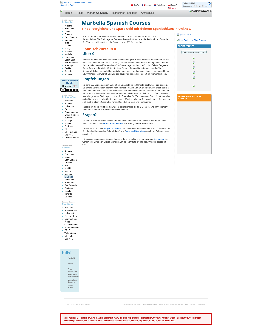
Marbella (68, 54)
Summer (68, 118)
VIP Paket (69, 236)
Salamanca (70, 60)
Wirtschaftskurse (72, 227)
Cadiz (67, 31)
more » (207, 6)
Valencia (68, 74)
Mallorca (68, 51)
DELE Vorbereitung (70, 231)
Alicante (68, 26)
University (69, 106)
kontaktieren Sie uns (113, 123)
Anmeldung (147, 12)
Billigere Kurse (71, 216)
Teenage (68, 120)
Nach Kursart (68, 204)
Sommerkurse (71, 219)
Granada (68, 40)
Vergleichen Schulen (73, 281)
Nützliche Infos (164, 304)
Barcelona (69, 28)
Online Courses (72, 137)
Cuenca (68, 34)
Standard (69, 101)
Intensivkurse (71, 210)
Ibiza (67, 43)
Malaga (68, 48)
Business (69, 126)
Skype (70, 263)
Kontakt (71, 258)
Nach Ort (66, 148)
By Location (67, 22)
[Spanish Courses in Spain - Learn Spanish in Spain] (76, 2)
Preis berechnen (72, 270)
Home (68, 12)
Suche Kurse (70, 286)
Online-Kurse (201, 304)
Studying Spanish (177, 304)
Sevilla (68, 68)
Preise (79, 12)
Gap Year (69, 135)
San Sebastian (71, 63)
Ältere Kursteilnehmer (71, 223)
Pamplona (69, 57)
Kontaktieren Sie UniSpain (131, 304)
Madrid (68, 45)
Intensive (69, 103)
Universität (69, 213)
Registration (158, 139)
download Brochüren (135, 131)
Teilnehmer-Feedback (124, 12)
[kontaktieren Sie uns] (200, 13)
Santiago (69, 65)
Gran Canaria (71, 37)
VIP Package (71, 132)
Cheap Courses (72, 115)
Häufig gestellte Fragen (149, 304)
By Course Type (69, 97)
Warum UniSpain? (97, 12)
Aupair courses (71, 112)
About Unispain (190, 304)
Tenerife (68, 71)
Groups (68, 109)
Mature (68, 123)
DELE (67, 129)
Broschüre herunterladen (73, 275)
